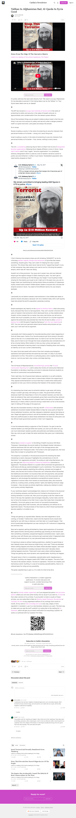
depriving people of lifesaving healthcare (36, 462)
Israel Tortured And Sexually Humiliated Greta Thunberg (27, 750)
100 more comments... (16, 737)
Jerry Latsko (17, 700)
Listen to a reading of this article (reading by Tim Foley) (29, 57)
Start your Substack (34, 811)
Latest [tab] (16, 745)
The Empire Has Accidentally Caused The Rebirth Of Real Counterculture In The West (29, 774)
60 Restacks (29, 661)
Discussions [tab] (22, 745)
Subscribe (63, 2)
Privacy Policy (49, 655)
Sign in (71, 2)
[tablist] (17, 682)
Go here (60, 595)
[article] (38, 753)
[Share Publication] (57, 2)
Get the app (45, 811)
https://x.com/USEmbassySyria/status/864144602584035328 (38, 250)
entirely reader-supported (27, 592)
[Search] (54, 2)
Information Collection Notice (37, 655)
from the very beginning (52, 322)
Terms (42, 807)
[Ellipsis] (64, 700)
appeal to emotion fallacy (44, 308)
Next (60, 672)
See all (14, 785)
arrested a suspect (25, 443)
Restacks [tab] (21, 682)
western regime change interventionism (31, 260)
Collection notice (49, 807)
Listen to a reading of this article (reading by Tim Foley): (25, 753)
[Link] (9, 54)
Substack (30, 815)
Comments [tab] (14, 682)
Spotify (39, 599)
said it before (15, 151)
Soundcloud (58, 599)
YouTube (14, 601)
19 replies (18, 731)
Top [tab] (13, 745)
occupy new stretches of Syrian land (38, 111)
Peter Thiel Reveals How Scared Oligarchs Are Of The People (30, 762)
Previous (16, 672)
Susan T (16, 717)
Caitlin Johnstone (19, 15)
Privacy (38, 807)
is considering (21, 147)
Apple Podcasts (47, 599)
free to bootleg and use (33, 604)
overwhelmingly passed (42, 366)
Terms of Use (45, 654)
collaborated (49, 408)
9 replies (18, 712)
